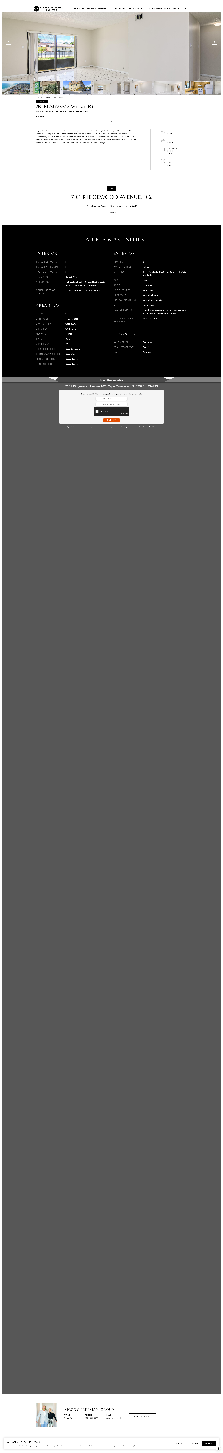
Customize (194, 1443)
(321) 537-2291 (91, 1418)
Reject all (180, 1443)
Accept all (209, 1443)
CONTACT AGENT (142, 1417)
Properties (79, 9)
